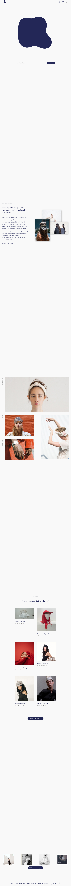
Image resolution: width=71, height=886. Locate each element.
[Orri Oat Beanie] (24, 688)
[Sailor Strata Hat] (46, 688)
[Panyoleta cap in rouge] (46, 619)
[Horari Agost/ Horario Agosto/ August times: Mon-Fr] (62, 859)
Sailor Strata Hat (42, 703)
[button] (35, 718)
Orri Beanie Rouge (21, 668)
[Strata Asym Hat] (46, 651)
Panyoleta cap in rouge (45, 634)
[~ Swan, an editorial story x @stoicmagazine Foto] (8, 859)
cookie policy (45, 883)
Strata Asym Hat (42, 664)
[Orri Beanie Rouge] (24, 653)
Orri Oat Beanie (20, 703)
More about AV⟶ (7, 243)
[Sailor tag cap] (24, 613)
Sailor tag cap (20, 621)
